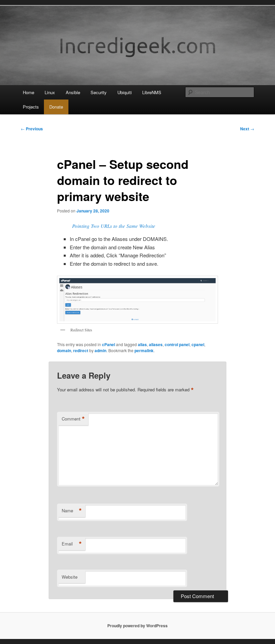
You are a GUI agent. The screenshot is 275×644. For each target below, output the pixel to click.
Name (72, 510)
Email (72, 543)
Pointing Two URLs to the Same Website (113, 225)
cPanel (108, 344)
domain (64, 350)
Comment (73, 418)
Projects (31, 107)
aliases (156, 344)
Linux (50, 92)
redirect (80, 350)
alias (142, 344)
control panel (177, 344)
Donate (56, 107)
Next (247, 129)
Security (99, 92)
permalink (144, 350)
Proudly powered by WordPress (137, 626)
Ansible (73, 92)
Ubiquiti (124, 92)
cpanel (197, 344)
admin (100, 350)
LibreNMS (151, 92)
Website (69, 577)
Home (28, 92)
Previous (32, 129)
